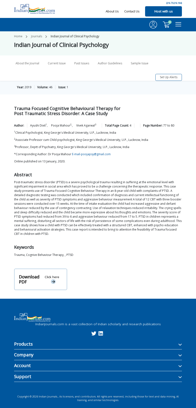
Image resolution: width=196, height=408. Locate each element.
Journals (36, 36)
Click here (52, 277)
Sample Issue (139, 63)
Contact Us (132, 11)
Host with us (163, 11)
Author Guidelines (110, 63)
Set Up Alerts (168, 77)
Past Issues (81, 63)
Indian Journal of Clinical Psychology (75, 36)
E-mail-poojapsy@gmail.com (91, 154)
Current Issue (57, 63)
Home (18, 36)
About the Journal (27, 63)
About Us (112, 11)
